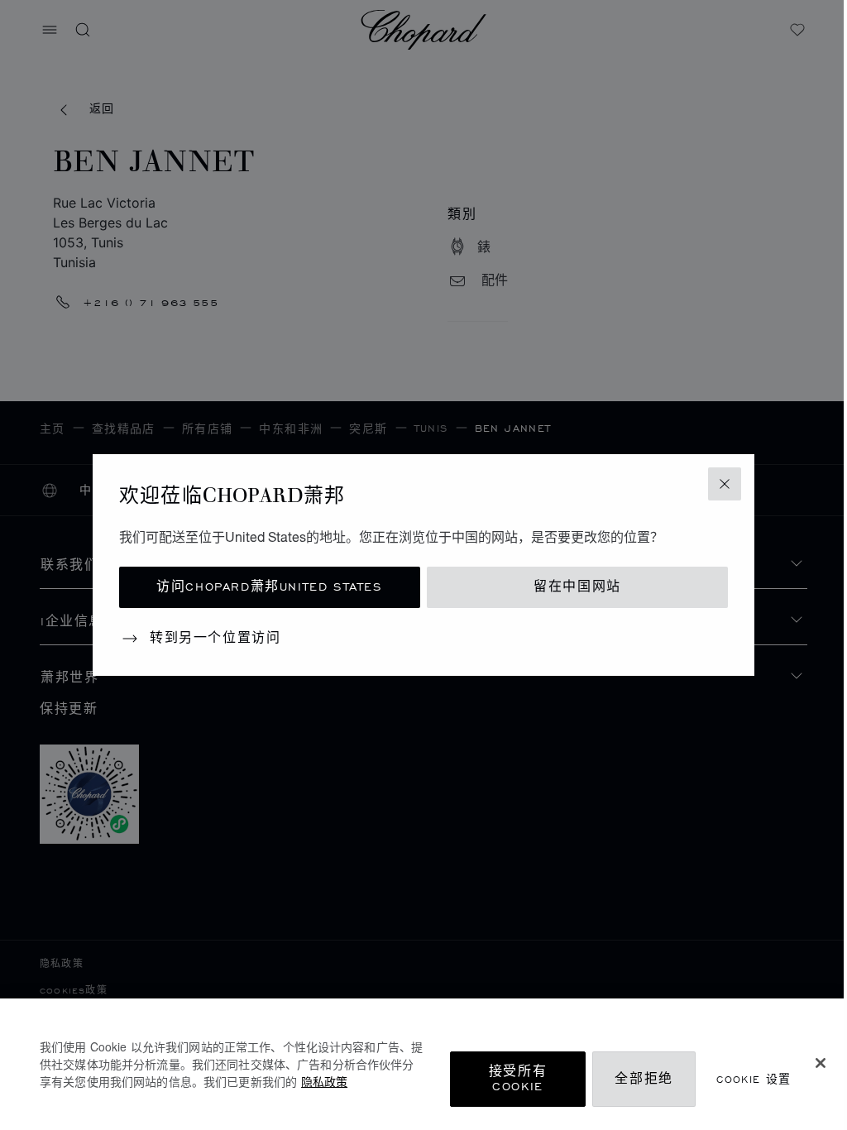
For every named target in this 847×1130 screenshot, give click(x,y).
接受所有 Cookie (518, 1079)
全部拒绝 (643, 1079)
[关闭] (820, 1063)
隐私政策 (324, 1081)
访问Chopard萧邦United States (269, 587)
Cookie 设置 (754, 1079)
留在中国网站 (577, 587)
